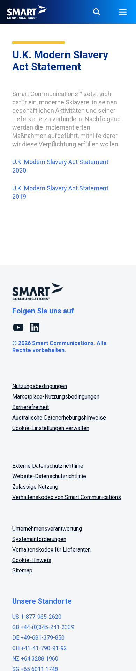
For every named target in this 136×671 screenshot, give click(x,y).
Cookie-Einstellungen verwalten (50, 428)
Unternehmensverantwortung (47, 528)
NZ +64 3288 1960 (35, 658)
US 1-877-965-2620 (36, 616)
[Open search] (96, 12)
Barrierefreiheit (30, 407)
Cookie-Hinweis (31, 560)
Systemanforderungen (39, 539)
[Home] (27, 12)
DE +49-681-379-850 (38, 637)
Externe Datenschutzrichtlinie (47, 465)
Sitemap (22, 570)
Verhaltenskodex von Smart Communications (66, 497)
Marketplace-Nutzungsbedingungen (55, 396)
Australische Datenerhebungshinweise (59, 417)
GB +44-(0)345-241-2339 (43, 627)
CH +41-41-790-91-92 (39, 648)
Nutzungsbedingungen (39, 386)
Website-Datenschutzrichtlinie (49, 476)
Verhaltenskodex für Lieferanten (51, 549)
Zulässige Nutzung (35, 486)
